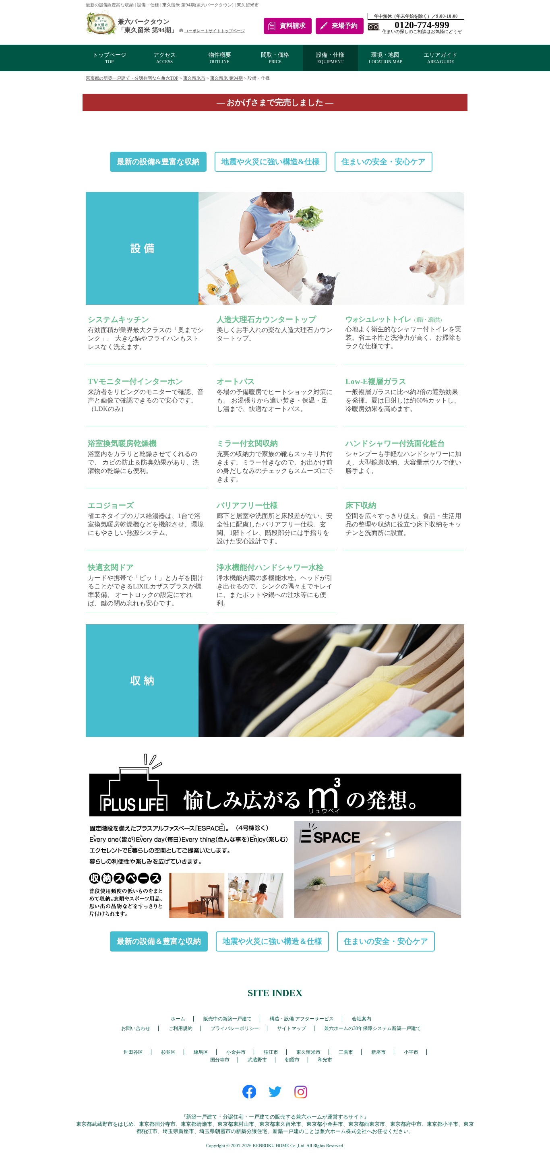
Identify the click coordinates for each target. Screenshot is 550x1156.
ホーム (178, 1019)
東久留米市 (194, 78)
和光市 (325, 1060)
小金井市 (236, 1052)
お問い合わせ (135, 1028)
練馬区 (201, 1052)
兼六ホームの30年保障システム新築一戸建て (372, 1028)
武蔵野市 (257, 1060)
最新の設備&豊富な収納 (158, 161)
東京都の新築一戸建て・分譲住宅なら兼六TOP (132, 78)
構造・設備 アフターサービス (302, 1019)
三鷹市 (346, 1052)
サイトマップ (291, 1028)
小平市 (411, 1052)
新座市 (378, 1052)
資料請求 (293, 25)
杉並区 (168, 1052)
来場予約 (345, 25)
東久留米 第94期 (226, 78)
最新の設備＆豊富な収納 (159, 941)
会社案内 (361, 1019)
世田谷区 (133, 1052)
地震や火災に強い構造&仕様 (270, 161)
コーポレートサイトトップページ (214, 31)
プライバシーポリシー (235, 1028)
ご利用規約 (180, 1028)
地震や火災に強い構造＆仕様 (272, 941)
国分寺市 (220, 1060)
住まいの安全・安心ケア (383, 161)
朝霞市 (292, 1060)
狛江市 (271, 1052)
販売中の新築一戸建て (227, 1019)
